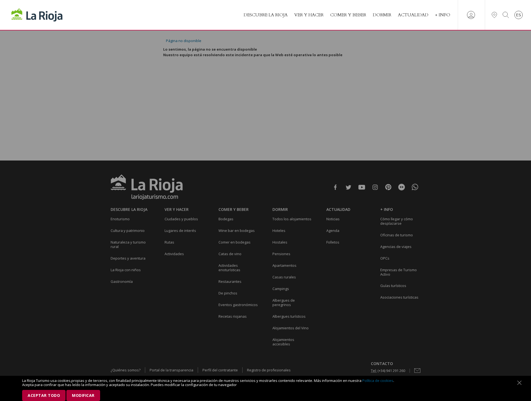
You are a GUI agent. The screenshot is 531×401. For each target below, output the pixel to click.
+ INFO (442, 15)
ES (518, 15)
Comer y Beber (348, 15)
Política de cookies (377, 380)
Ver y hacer (309, 15)
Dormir (382, 15)
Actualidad (413, 15)
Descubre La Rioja (266, 15)
